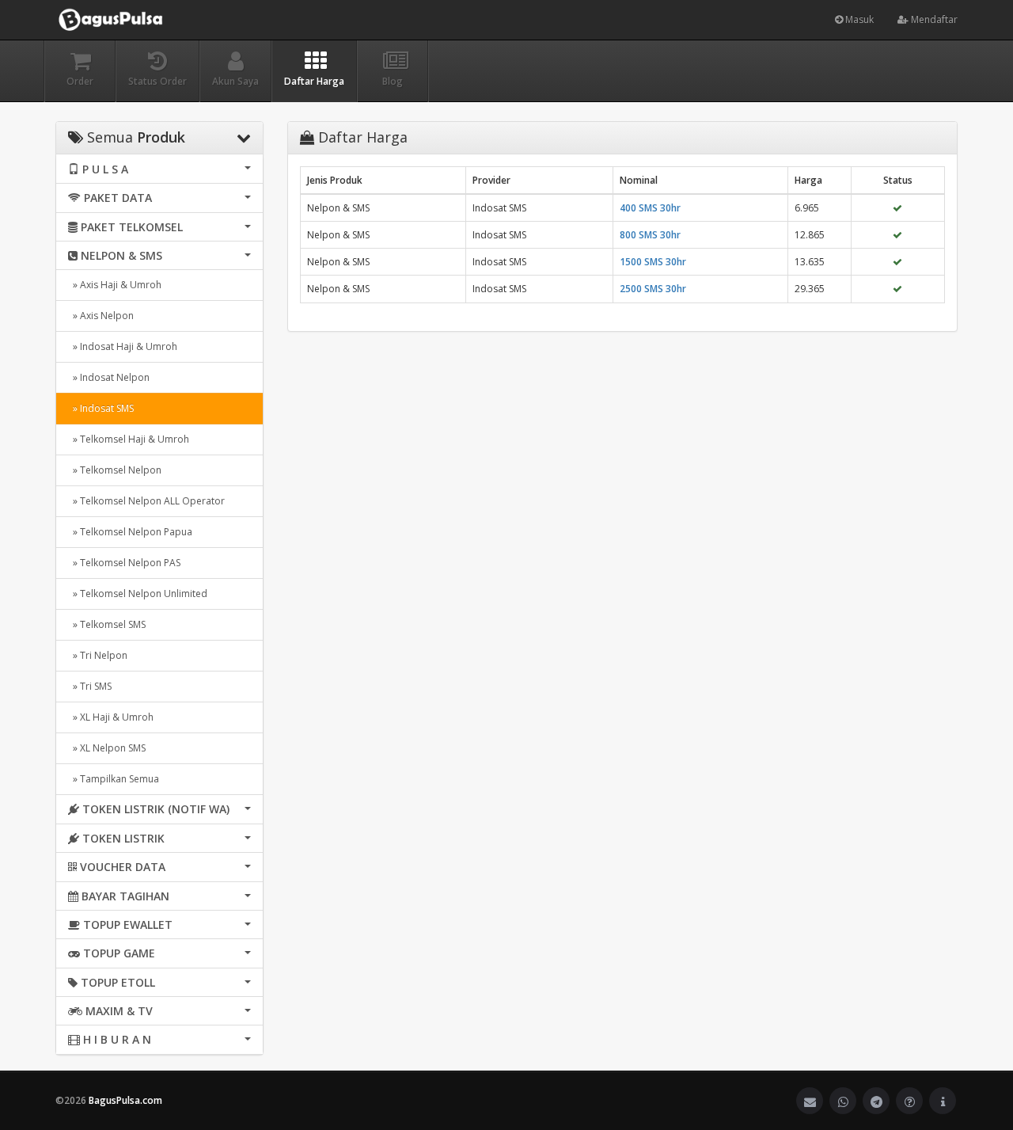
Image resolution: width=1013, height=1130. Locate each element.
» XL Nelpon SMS (107, 748)
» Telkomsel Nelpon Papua (130, 531)
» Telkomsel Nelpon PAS (124, 562)
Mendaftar (933, 19)
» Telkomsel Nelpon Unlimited (137, 593)
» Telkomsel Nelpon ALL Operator (146, 501)
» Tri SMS (90, 686)
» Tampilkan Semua (113, 779)
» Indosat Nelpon (109, 377)
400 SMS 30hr (650, 208)
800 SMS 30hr (650, 235)
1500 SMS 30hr (653, 261)
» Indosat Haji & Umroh (122, 346)
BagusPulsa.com (125, 1100)
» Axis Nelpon (101, 315)
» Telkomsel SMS (107, 624)
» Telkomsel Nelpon (114, 470)
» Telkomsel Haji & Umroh (128, 439)
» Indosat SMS (101, 408)
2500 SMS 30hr (653, 288)
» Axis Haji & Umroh (114, 284)
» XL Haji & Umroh (111, 717)
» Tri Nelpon (97, 655)
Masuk (858, 19)
